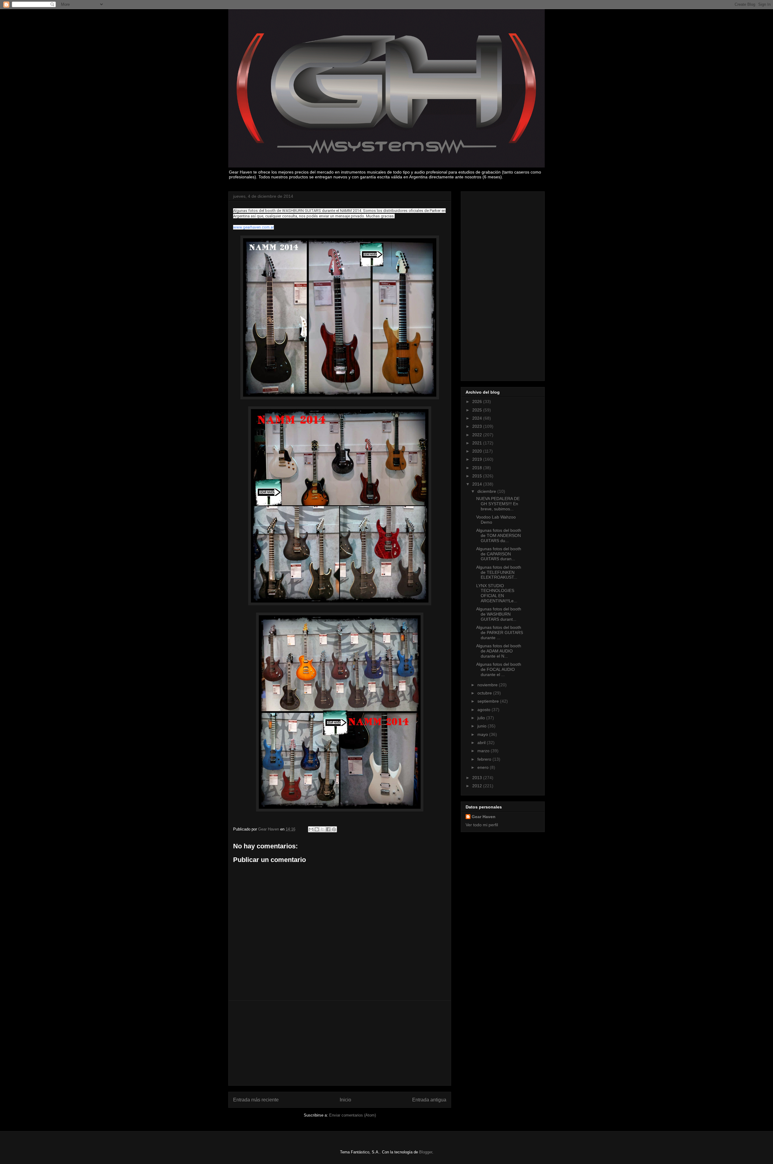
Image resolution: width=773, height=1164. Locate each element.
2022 (477, 434)
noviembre (488, 684)
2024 (477, 418)
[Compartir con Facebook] (328, 829)
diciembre (487, 491)
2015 (477, 475)
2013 (477, 777)
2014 (477, 484)
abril (482, 742)
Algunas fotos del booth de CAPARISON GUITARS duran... (498, 553)
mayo (483, 734)
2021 (477, 443)
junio (482, 725)
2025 (477, 410)
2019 (477, 459)
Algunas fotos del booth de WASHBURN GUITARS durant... (498, 614)
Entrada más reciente (256, 1099)
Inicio (345, 1099)
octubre (485, 693)
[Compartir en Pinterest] (334, 829)
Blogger (425, 1152)
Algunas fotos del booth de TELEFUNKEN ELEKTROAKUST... (498, 572)
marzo (484, 750)
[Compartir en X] (322, 829)
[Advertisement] (339, 1043)
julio (481, 717)
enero (483, 767)
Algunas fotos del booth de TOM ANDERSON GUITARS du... (498, 535)
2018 (477, 467)
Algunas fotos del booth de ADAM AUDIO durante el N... (498, 650)
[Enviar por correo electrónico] (311, 829)
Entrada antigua (429, 1099)
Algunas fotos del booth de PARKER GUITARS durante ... (499, 632)
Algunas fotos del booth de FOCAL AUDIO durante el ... (498, 669)
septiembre (488, 701)
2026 (477, 401)
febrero (484, 759)
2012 (477, 785)
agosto (484, 709)
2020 (477, 451)
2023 (477, 426)
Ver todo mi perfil (482, 824)
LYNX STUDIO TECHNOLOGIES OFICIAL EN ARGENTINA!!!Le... (496, 593)
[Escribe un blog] (317, 829)
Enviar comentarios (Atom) (352, 1115)
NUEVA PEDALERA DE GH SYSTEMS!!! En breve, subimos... (498, 503)
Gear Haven (484, 816)
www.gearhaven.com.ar (253, 227)
